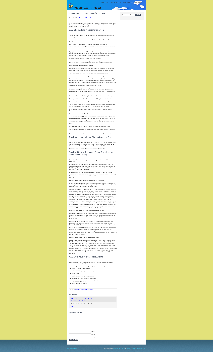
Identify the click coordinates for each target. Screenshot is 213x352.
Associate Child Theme (119, 348)
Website (93, 337)
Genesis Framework (131, 348)
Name (92, 331)
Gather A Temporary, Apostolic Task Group (83, 298)
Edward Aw (81, 17)
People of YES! (106, 5)
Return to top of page (72, 348)
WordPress (140, 348)
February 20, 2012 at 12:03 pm (79, 300)
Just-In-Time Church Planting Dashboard (84, 289)
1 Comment (88, 17)
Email (92, 334)
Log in (145, 348)
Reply (71, 306)
